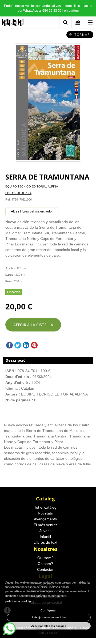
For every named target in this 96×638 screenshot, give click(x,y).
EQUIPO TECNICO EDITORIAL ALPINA (31, 186)
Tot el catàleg (45, 507)
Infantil (45, 536)
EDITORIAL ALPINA (18, 193)
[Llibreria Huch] (13, 23)
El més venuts (45, 525)
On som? (45, 564)
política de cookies (18, 601)
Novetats (45, 513)
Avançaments (45, 519)
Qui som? (45, 558)
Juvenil (45, 531)
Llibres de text (45, 542)
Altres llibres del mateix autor (32, 211)
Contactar (45, 569)
